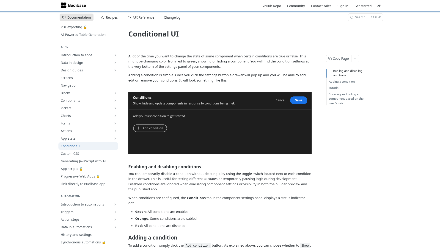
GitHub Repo (271, 6)
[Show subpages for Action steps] (115, 219)
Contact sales (321, 6)
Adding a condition (342, 81)
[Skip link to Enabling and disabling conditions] (125, 166)
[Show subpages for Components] (115, 100)
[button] (220, 123)
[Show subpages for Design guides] (115, 70)
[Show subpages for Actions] (115, 131)
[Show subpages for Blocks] (115, 93)
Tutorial (334, 88)
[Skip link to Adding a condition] (125, 237)
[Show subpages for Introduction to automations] (115, 204)
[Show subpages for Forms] (115, 123)
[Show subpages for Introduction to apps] (115, 55)
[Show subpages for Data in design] (115, 63)
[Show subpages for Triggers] (115, 212)
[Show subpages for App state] (115, 138)
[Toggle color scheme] (379, 5)
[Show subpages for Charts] (115, 116)
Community (296, 6)
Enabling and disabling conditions (347, 73)
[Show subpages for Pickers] (115, 108)
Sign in (343, 6)
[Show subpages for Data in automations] (115, 227)
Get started (363, 6)
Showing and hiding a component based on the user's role (346, 98)
